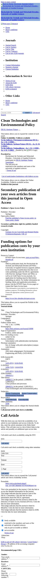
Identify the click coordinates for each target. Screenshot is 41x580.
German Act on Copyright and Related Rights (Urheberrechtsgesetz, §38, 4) (21, 233)
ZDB (7, 404)
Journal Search (10, 45)
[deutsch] (14, 24)
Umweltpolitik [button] (23, 400)
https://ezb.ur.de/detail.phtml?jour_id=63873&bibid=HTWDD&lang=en (20, 484)
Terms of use (11, 170)
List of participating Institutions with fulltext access (20, 176)
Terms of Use (10, 81)
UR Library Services (12, 87)
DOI (2, 439)
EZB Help (9, 85)
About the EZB (11, 83)
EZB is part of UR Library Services (14, 542)
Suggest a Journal (11, 67)
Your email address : (5, 558)
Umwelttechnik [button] (11, 400)
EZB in (11, 89)
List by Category (11, 51)
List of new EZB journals (14, 53)
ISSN (3, 451)
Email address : (4, 565)
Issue (3, 464)
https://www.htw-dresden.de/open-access (20, 298)
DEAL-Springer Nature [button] (9, 129)
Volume (3, 460)
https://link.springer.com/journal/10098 (19, 329)
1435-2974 (9, 363)
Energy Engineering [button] (13, 393)
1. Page (3, 469)
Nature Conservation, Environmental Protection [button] (21, 394)
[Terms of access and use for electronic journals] (15, 142)
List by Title (9, 49)
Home (7, 28)
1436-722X (9, 367)
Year (2, 456)
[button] (15, 138)
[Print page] (5, 24)
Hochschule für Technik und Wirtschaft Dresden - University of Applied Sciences (20, 13)
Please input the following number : (5, 574)
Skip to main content (8, 2)
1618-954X (19, 363)
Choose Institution (12, 69)
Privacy (3, 544)
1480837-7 (9, 380)
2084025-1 (9, 375)
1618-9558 (19, 367)
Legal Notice (32, 542)
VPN (7, 32)
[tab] (20, 138)
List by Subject (10, 47)
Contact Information (12, 65)
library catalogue (11, 30)
